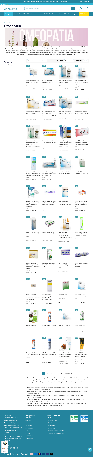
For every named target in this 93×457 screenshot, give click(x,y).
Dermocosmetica (36, 14)
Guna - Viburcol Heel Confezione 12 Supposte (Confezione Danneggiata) (81, 142)
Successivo (67, 373)
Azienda (50, 423)
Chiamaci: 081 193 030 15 (11, 417)
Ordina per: (60, 60)
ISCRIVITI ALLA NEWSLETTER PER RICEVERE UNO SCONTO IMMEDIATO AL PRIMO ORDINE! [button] (45, 1)
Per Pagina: (79, 60)
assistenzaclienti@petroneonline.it (13, 423)
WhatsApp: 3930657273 (11, 420)
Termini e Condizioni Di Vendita (56, 430)
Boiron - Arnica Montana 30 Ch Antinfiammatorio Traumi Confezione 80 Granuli (49, 202)
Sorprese (75, 14)
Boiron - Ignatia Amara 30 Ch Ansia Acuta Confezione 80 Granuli (81, 264)
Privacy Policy (51, 425)
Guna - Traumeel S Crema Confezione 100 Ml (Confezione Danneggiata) (49, 113)
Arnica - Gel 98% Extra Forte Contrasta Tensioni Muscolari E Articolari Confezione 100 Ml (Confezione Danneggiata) (81, 356)
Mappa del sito (29, 438)
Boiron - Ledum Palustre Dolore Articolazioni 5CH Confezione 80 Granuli (81, 234)
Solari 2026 (26, 14)
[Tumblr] (11, 447)
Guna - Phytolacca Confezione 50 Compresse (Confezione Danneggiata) (65, 202)
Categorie (8, 14)
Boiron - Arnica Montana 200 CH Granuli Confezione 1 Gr (82, 113)
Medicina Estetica (49, 14)
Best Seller (17, 14)
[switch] (4, 451)
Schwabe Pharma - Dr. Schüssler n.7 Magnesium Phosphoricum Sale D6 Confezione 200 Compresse (65, 356)
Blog (69, 14)
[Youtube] (17, 447)
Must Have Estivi (61, 14)
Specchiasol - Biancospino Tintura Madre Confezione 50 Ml (49, 264)
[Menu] (7, 441)
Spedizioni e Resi (52, 420)
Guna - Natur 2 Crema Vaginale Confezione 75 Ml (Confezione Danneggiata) (33, 173)
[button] (74, 418)
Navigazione (30, 415)
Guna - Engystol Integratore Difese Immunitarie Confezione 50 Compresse (33, 113)
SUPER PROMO (84, 14)
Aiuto (49, 417)
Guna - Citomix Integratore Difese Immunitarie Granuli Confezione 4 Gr (49, 173)
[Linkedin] (14, 447)
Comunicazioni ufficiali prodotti (56, 433)
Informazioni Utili (53, 415)
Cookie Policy (51, 428)
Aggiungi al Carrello (36, 92)
